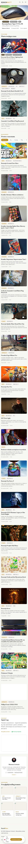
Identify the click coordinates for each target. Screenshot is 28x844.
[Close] (23, 839)
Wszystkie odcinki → (5, 731)
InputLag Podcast (18, 772)
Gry (11, 139)
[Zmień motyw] (22, 2)
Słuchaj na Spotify (17, 731)
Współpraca (4, 836)
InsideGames (10, 772)
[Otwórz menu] (25, 2)
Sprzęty (16, 139)
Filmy (22, 139)
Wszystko (4, 139)
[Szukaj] (20, 2)
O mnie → (14, 774)
